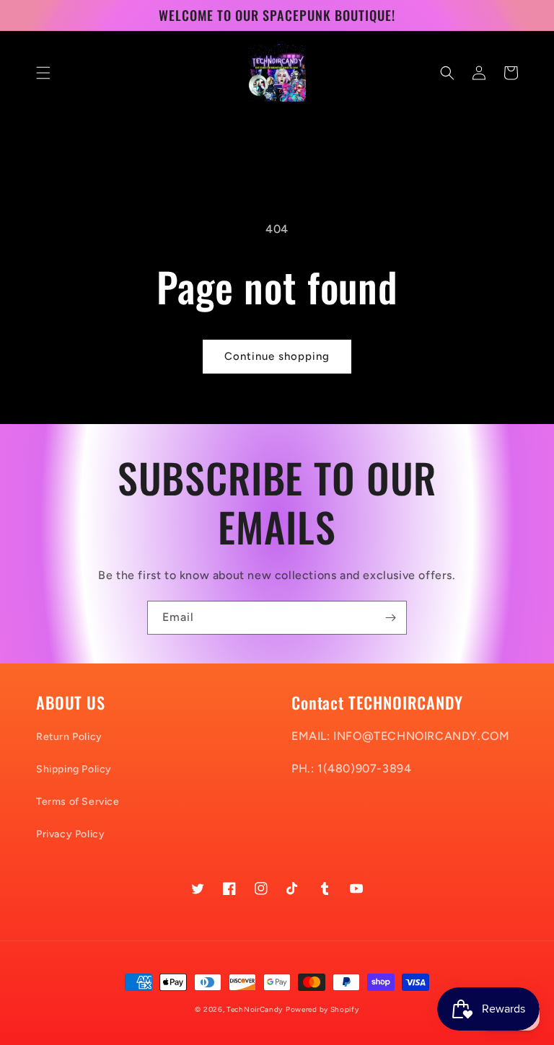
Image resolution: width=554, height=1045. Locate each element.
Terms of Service (78, 801)
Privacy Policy (70, 834)
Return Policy (69, 737)
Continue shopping (277, 356)
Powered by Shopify (322, 1009)
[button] (43, 73)
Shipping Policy (74, 769)
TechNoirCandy (255, 1009)
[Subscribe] (390, 618)
